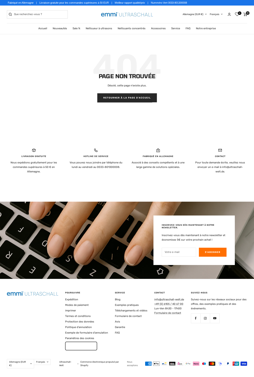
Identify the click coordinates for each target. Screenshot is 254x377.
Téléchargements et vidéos (131, 310)
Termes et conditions (78, 316)
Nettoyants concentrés (131, 28)
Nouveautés (60, 28)
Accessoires (158, 28)
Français (214, 14)
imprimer (70, 310)
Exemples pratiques (127, 305)
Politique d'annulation (78, 327)
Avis (117, 321)
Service (175, 28)
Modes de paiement (77, 305)
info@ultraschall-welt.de (169, 299)
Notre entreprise (206, 28)
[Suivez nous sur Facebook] (195, 318)
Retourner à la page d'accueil (127, 97)
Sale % (76, 28)
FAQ (188, 28)
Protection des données (79, 321)
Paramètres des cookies (79, 338)
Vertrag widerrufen (81, 345)
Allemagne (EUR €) (193, 14)
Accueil (42, 28)
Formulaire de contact (128, 316)
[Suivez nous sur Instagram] (205, 318)
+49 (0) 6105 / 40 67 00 (168, 304)
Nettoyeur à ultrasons (99, 28)
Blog (117, 299)
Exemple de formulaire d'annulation (86, 332)
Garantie (120, 327)
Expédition (71, 299)
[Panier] (245, 14)
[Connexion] (229, 14)
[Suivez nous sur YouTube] (214, 318)
